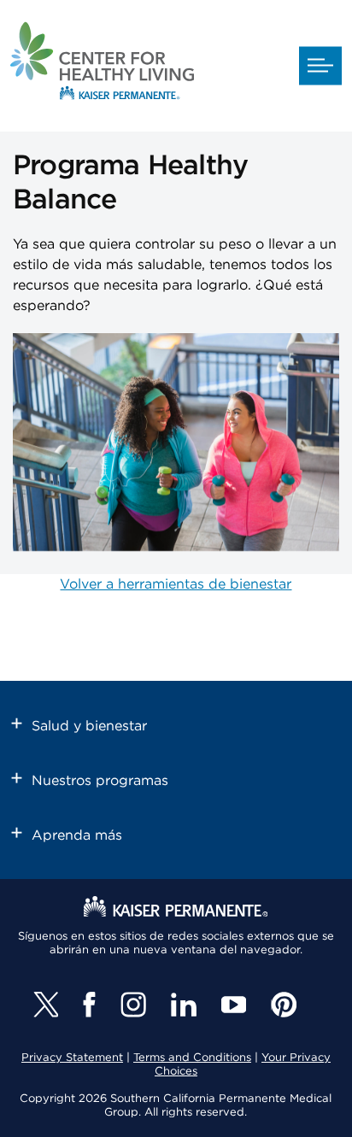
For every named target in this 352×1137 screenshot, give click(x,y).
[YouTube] (233, 1004)
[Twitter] (45, 1004)
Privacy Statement (72, 1058)
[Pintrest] (283, 1004)
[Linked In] (184, 1004)
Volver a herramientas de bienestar (175, 584)
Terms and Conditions (192, 1058)
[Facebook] (89, 1004)
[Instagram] (133, 1004)
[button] (320, 66)
